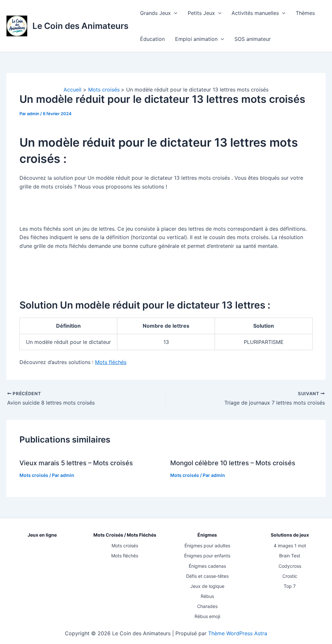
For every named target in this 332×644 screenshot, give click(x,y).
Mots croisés (33, 475)
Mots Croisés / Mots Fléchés (124, 535)
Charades (207, 606)
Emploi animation (196, 39)
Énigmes (207, 535)
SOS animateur (252, 39)
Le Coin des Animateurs (80, 26)
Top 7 (290, 586)
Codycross (290, 566)
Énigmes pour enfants (207, 555)
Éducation (152, 39)
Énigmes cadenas (207, 566)
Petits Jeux (201, 13)
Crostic (289, 576)
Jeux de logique (207, 586)
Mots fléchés (110, 362)
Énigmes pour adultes (207, 545)
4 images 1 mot (290, 545)
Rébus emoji (207, 616)
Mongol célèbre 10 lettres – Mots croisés (232, 463)
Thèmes (305, 13)
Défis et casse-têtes (207, 576)
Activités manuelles (255, 13)
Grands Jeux (155, 13)
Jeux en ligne (42, 535)
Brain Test (289, 555)
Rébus (207, 596)
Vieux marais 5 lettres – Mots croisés (76, 463)
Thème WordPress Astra (237, 633)
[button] (174, 13)
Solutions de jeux (290, 535)
